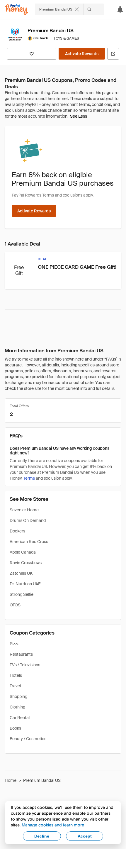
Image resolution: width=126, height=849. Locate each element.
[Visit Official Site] (113, 54)
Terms (29, 478)
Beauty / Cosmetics (28, 738)
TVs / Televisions (25, 664)
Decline (41, 836)
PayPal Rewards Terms (33, 195)
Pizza (15, 643)
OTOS (15, 605)
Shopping (18, 696)
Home (10, 780)
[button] (63, 270)
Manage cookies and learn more (53, 824)
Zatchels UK (21, 573)
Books (15, 728)
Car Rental (20, 717)
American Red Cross (29, 541)
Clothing (17, 707)
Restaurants (21, 654)
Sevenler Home (24, 510)
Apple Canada (23, 552)
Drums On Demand (28, 520)
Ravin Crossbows (26, 562)
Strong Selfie (21, 594)
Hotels (16, 675)
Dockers (17, 531)
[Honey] (16, 9)
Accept (85, 836)
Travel (15, 686)
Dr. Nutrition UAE (25, 583)
